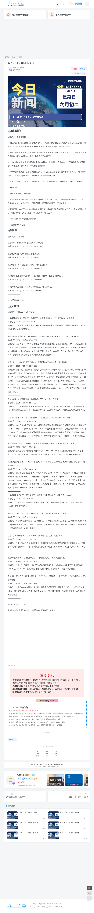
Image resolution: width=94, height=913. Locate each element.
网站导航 (58, 904)
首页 (8, 57)
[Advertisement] (47, 37)
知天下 (14, 57)
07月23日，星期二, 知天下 (28, 832)
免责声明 (42, 904)
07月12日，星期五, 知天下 (69, 812)
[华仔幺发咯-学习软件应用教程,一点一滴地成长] (16, 905)
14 (31, 779)
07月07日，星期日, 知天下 (22, 63)
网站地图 (50, 904)
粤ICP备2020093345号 (56, 907)
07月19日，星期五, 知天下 (69, 832)
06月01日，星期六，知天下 (29, 812)
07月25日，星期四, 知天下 (28, 822)
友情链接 (33, 904)
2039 (25, 779)
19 (36, 779)
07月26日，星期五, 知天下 (69, 822)
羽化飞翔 (16, 67)
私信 (83, 69)
